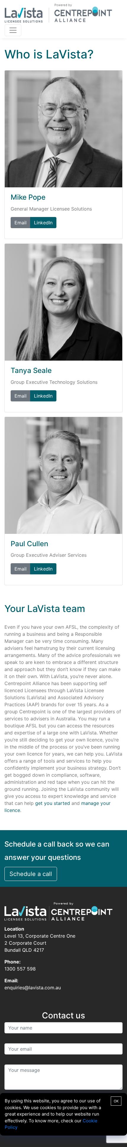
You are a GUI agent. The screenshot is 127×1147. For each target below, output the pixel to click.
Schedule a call (30, 873)
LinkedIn (43, 223)
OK (116, 1101)
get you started (52, 803)
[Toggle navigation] (13, 30)
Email (20, 223)
